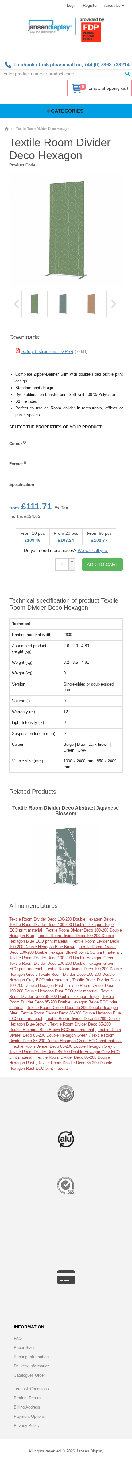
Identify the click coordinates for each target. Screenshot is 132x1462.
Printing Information (31, 1356)
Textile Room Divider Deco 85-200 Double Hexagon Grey (62, 1046)
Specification (21, 484)
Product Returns (28, 1398)
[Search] (127, 73)
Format (16, 464)
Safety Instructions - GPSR (47, 351)
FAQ (18, 1338)
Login (71, 5)
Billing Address (27, 1407)
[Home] (6, 129)
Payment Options (29, 1416)
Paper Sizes (25, 1347)
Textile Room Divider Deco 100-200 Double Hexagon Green (61, 958)
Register (90, 5)
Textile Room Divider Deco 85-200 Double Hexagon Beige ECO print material (63, 1002)
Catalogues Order (29, 1375)
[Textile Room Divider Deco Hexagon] (34, 304)
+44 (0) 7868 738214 (107, 64)
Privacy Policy (27, 1425)
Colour (15, 443)
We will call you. (93, 550)
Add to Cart (102, 564)
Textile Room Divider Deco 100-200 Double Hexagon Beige (61, 919)
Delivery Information (31, 1366)
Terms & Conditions (31, 1388)
